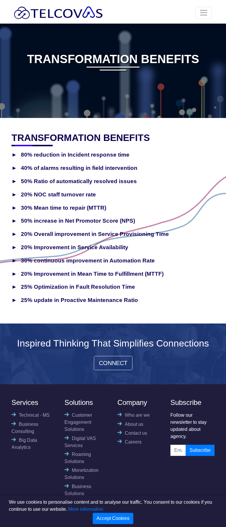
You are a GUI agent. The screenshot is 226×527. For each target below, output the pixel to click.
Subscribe (200, 450)
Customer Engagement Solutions (78, 422)
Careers (133, 441)
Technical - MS (34, 415)
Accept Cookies (113, 518)
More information (85, 509)
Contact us (136, 433)
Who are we (137, 415)
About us (134, 424)
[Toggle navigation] (203, 13)
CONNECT (113, 363)
